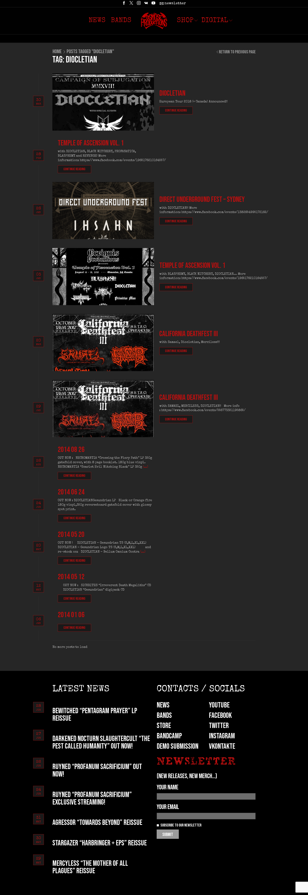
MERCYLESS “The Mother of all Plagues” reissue (90, 867)
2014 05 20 (71, 534)
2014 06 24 (71, 492)
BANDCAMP (169, 736)
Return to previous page (237, 52)
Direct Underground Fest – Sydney (202, 199)
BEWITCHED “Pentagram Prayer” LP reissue (94, 714)
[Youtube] (153, 3)
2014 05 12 (71, 577)
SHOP (185, 20)
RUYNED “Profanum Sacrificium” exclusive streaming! (92, 798)
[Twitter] (131, 3)
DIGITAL (214, 20)
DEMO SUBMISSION (177, 746)
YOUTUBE (219, 705)
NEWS (163, 705)
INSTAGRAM (222, 736)
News (97, 20)
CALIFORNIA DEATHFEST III (188, 397)
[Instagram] (139, 3)
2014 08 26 (71, 449)
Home (57, 51)
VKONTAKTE (222, 746)
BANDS (164, 715)
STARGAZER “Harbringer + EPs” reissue (99, 843)
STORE (164, 725)
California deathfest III (188, 333)
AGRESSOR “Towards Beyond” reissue (97, 822)
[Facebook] (124, 3)
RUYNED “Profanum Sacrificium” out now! (97, 770)
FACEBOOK (220, 715)
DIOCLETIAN (172, 93)
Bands (121, 20)
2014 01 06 (71, 615)
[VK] (146, 3)
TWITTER (219, 725)
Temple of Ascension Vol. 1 (91, 143)
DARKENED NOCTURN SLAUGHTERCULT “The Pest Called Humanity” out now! (101, 742)
